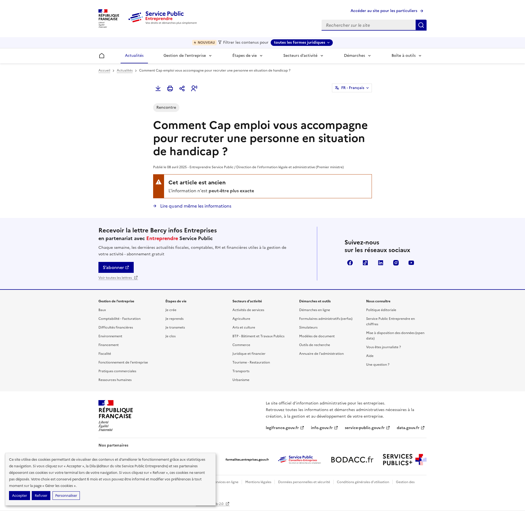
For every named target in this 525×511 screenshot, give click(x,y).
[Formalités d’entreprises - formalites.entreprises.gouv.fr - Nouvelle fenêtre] (247, 460)
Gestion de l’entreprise (185, 55)
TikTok (365, 262)
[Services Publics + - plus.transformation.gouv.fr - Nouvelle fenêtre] (405, 460)
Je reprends (174, 318)
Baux (102, 310)
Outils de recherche (314, 344)
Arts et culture (243, 327)
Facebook (350, 262)
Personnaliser (66, 495)
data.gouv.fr (408, 428)
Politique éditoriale (381, 310)
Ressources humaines (115, 379)
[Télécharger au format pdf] (158, 88)
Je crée (170, 310)
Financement (108, 344)
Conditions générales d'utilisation (363, 482)
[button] (194, 88)
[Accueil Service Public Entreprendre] (163, 23)
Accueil (104, 70)
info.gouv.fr (322, 428)
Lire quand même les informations (195, 206)
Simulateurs (308, 327)
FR (352, 88)
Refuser (41, 495)
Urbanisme (240, 379)
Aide (370, 355)
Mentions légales (258, 482)
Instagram (395, 262)
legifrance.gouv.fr (282, 428)
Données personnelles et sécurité (304, 482)
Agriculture (241, 318)
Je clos (170, 336)
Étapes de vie (244, 55)
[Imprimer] (170, 88)
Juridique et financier (249, 353)
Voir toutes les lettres (115, 277)
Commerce (241, 344)
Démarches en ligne (314, 310)
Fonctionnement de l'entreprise (123, 362)
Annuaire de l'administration (321, 353)
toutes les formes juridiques (299, 42)
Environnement (110, 336)
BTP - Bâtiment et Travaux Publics (258, 336)
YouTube (411, 262)
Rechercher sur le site (421, 25)
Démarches (354, 55)
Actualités (134, 55)
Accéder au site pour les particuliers (384, 11)
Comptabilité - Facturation (119, 318)
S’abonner (113, 267)
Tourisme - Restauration (251, 362)
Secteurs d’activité (300, 55)
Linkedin (380, 262)
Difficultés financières (115, 327)
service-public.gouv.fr (365, 428)
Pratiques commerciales (117, 371)
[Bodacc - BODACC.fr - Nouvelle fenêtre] (352, 460)
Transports (240, 371)
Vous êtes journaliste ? (383, 347)
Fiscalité (104, 353)
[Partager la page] (182, 88)
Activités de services (248, 310)
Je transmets (175, 327)
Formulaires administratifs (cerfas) (325, 318)
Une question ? (377, 364)
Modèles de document (317, 336)
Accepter (19, 495)
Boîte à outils (404, 55)
